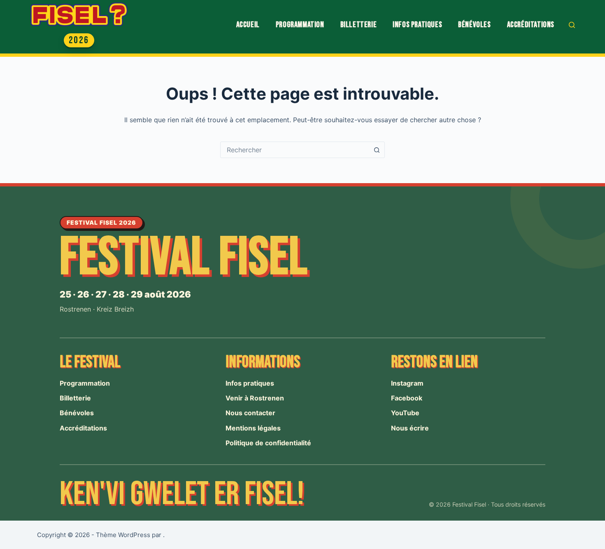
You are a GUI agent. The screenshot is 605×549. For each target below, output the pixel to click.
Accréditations (530, 25)
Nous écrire (410, 428)
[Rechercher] (572, 25)
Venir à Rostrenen (255, 398)
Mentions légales (253, 428)
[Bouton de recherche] (376, 150)
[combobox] (295, 150)
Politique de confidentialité (268, 443)
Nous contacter (250, 413)
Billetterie (358, 25)
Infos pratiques (417, 25)
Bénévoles (474, 25)
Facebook (406, 398)
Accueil (248, 25)
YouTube (405, 413)
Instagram (407, 383)
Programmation (300, 25)
